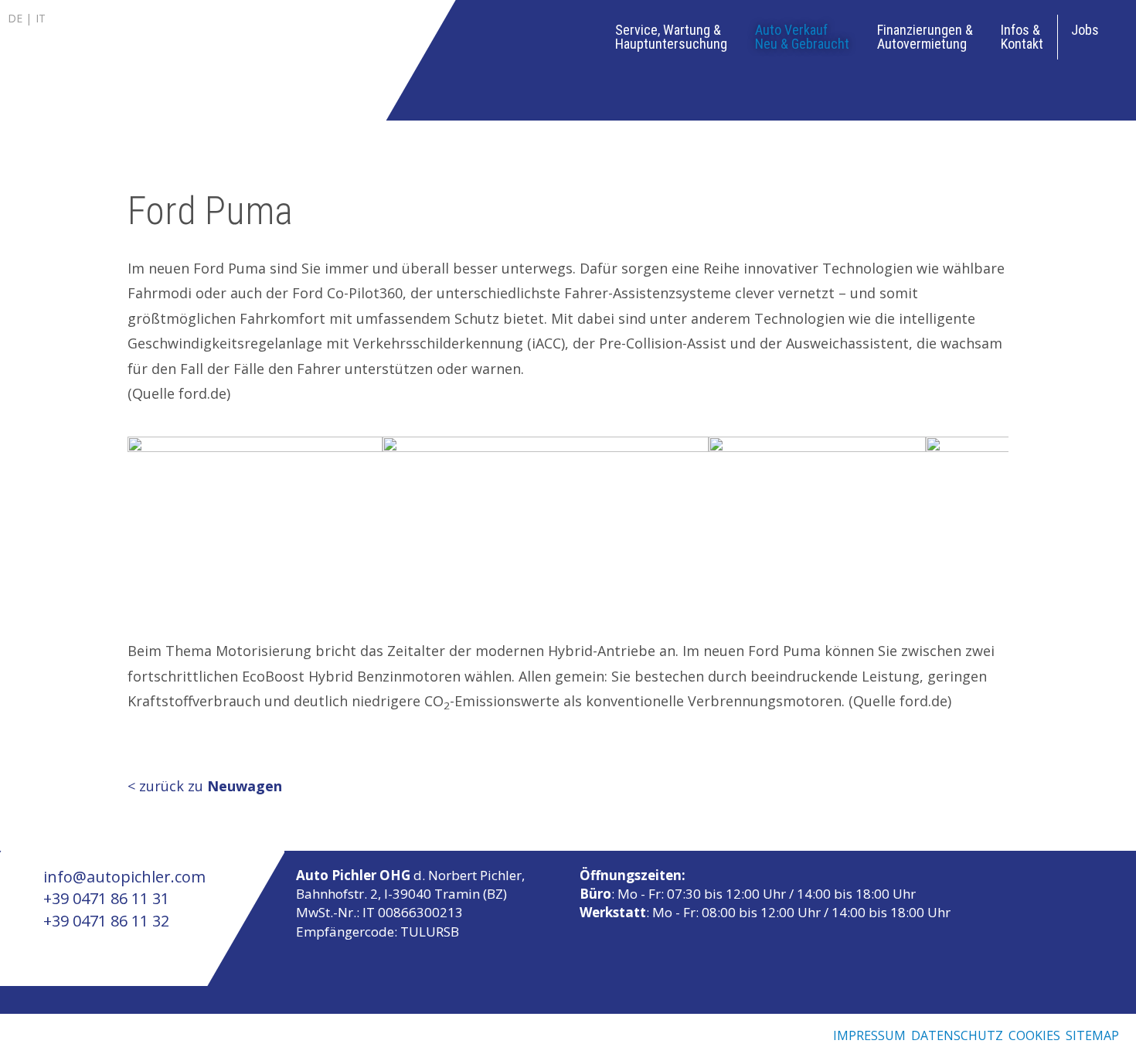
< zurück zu (205, 786)
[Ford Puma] (255, 517)
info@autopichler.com (122, 876)
